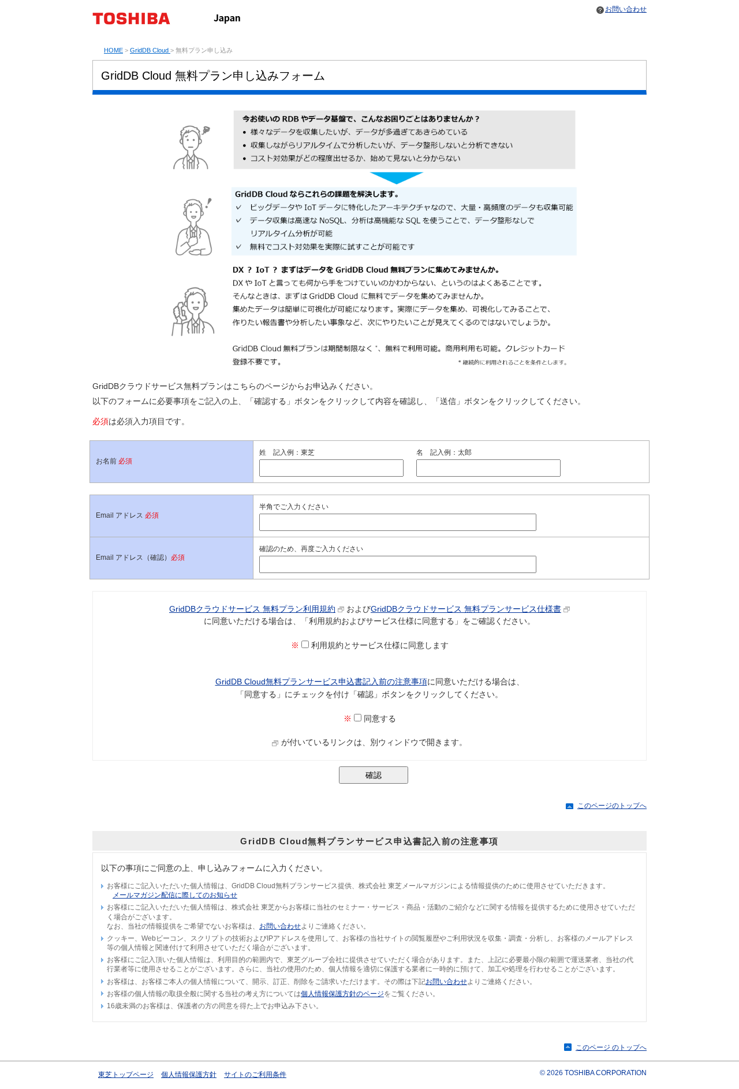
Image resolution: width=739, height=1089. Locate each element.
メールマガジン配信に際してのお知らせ (175, 895)
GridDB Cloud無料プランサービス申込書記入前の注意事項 (321, 681)
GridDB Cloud (150, 50)
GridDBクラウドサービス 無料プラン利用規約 (252, 608)
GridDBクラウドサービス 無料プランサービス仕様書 (466, 608)
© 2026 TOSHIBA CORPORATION (593, 1073)
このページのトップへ (612, 805)
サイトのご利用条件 (255, 1075)
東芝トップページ (126, 1075)
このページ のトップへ (611, 1047)
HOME (113, 50)
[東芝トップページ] (138, 18)
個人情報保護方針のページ (342, 994)
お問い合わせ (626, 9)
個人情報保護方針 (189, 1075)
